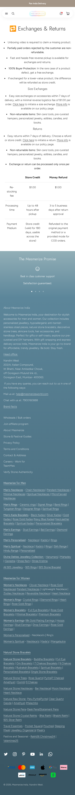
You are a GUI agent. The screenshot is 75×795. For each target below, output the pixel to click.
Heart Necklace (61, 593)
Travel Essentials (12, 726)
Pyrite (47, 678)
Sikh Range (60, 546)
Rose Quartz (35, 678)
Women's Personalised (16, 635)
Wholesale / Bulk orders (17, 417)
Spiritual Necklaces (38, 494)
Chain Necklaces (35, 490)
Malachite (32, 703)
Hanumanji (52, 556)
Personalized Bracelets (49, 523)
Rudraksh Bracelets (27, 667)
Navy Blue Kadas (44, 519)
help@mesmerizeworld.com (32, 394)
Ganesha (10, 561)
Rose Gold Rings (21, 603)
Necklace (33, 540)
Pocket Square (33, 726)
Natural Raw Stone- (15, 698)
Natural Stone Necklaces (18, 688)
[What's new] (61, 13)
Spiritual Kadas (25, 523)
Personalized (27, 550)
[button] (5, 13)
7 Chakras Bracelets (45, 663)
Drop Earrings (41, 624)
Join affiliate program (15, 424)
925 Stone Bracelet (50, 567)
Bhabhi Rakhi (60, 715)
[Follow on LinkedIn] (41, 754)
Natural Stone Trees (15, 678)
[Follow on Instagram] (14, 754)
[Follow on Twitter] (5, 754)
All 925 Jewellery (13, 567)
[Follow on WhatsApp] (50, 754)
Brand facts (10, 406)
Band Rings (60, 504)
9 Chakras (32, 682)
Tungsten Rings (12, 508)
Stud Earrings (31, 529)
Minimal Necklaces (14, 494)
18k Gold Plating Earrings (40, 620)
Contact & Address (14, 455)
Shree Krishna (40, 561)
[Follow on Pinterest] (23, 754)
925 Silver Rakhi (12, 719)
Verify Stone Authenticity (18, 472)
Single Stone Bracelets (44, 671)
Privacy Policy (11, 442)
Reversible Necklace (38, 593)
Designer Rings (31, 508)
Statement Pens (49, 709)
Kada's (45, 540)
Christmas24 (47, 736)
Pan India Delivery (37, 3)
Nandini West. (36, 784)
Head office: (10, 354)
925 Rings (31, 567)
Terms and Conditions (16, 449)
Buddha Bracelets (44, 659)
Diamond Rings (49, 599)
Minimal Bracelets (26, 614)
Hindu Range (10, 550)
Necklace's (33, 641)
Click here (18, 104)
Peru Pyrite (33, 698)
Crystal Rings (30, 599)
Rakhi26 (35, 736)
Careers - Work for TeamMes (14, 463)
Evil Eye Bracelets (38, 610)
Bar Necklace (42, 688)
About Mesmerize (13, 430)
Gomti (21, 682)
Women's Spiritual (13, 641)
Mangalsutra (58, 641)
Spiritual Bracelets (51, 667)
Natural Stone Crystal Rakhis (20, 715)
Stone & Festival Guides (17, 436)
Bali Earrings (48, 529)
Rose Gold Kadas (23, 519)
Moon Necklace (61, 688)
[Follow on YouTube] (32, 754)
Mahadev (65, 556)
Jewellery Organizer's (23, 730)
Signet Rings (45, 504)
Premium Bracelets (50, 614)
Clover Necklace (38, 585)
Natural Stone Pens (14, 709)
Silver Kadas (54, 515)
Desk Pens (33, 709)
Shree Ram (23, 561)
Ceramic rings (28, 504)
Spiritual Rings (50, 508)
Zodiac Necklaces (13, 593)
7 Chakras (57, 678)
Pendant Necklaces (58, 490)
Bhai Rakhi (45, 715)
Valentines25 (10, 740)
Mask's (41, 730)
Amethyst (9, 682)
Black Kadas (38, 515)
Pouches (48, 726)
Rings (54, 540)
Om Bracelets (24, 663)
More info (61, 104)
